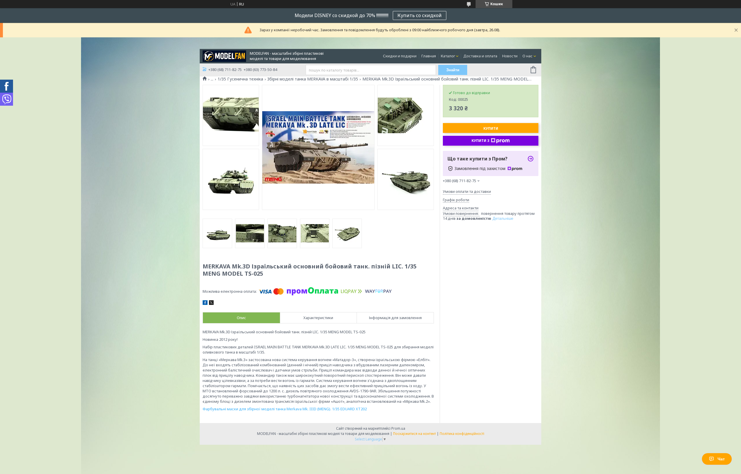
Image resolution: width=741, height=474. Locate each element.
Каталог (448, 55)
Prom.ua (398, 428)
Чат (721, 459)
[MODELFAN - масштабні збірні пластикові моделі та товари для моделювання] (224, 55)
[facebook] (205, 303)
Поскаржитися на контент (414, 433)
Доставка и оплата (480, 55)
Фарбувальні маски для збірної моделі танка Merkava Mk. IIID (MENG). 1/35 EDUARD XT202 (285, 408)
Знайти (452, 70)
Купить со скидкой (419, 15)
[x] (211, 303)
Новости (510, 55)
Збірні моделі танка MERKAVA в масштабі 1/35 (312, 79)
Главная (428, 55)
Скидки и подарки (400, 55)
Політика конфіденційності (462, 433)
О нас (527, 55)
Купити (490, 128)
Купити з (480, 140)
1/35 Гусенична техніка (240, 79)
